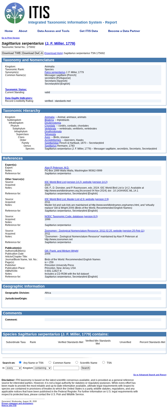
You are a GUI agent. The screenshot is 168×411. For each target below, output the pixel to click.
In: (3, 368)
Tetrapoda (50, 134)
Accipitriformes (53, 140)
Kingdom (28, 368)
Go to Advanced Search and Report (149, 375)
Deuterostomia (53, 122)
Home (9, 31)
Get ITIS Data (89, 31)
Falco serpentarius (55, 72)
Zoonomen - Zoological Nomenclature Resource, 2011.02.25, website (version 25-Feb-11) (94, 230)
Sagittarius (51, 145)
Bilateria (49, 120)
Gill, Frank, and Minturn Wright (61, 250)
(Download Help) (53, 53)
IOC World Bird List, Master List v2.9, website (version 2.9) (77, 199)
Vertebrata (50, 128)
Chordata (50, 125)
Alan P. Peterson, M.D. (57, 167)
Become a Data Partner (124, 31)
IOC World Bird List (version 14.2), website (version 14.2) (76, 182)
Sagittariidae (52, 143)
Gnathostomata (53, 131)
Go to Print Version (11, 38)
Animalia (49, 117)
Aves (47, 137)
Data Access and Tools (53, 31)
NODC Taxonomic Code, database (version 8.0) (71, 216)
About (23, 31)
